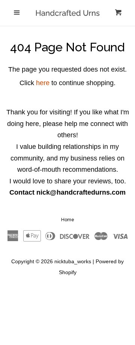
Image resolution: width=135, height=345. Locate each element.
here (43, 83)
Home (67, 219)
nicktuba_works (72, 261)
